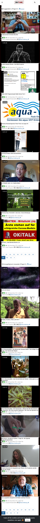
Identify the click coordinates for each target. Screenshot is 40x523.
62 (7, 257)
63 (11, 257)
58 (25, 254)
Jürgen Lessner (6, 473)
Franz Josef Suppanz (8, 188)
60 (33, 254)
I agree (27, 520)
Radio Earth (5, 294)
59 (29, 254)
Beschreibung (23, 39)
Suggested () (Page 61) (11, 9)
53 (6, 254)
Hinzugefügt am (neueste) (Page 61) (14, 264)
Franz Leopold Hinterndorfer (9, 39)
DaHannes (5, 128)
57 (21, 254)
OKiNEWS (5, 158)
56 (18, 254)
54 (10, 254)
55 (14, 254)
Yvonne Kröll (5, 217)
